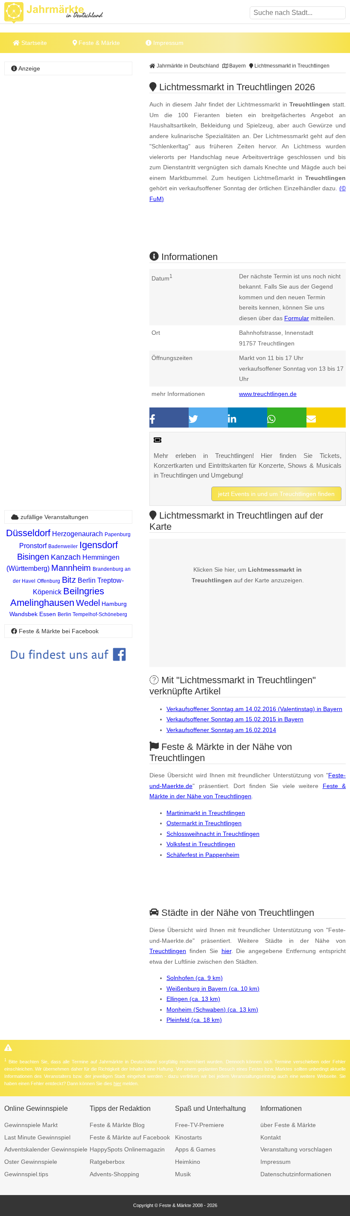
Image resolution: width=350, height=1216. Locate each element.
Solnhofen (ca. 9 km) (194, 977)
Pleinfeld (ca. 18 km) (194, 1019)
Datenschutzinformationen (295, 1174)
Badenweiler (63, 546)
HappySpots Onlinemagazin (127, 1149)
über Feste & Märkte (288, 1125)
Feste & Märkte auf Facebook (130, 1137)
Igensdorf (98, 545)
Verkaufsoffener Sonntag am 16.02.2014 (221, 729)
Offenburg (48, 581)
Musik (183, 1174)
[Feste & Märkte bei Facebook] (68, 667)
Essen (47, 614)
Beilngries (83, 591)
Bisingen (33, 556)
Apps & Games (195, 1149)
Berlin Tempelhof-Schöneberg (92, 614)
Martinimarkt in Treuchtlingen (205, 812)
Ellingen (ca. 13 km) (193, 998)
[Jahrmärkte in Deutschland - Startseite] (64, 13)
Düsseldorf (28, 533)
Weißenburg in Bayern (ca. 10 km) (213, 988)
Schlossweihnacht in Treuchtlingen (213, 833)
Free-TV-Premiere (199, 1125)
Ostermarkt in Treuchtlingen (204, 823)
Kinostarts (188, 1137)
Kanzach (66, 557)
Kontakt (270, 1137)
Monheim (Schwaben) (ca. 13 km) (212, 1009)
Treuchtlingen (167, 950)
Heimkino (187, 1161)
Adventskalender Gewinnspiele (46, 1149)
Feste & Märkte (98, 42)
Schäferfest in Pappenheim (202, 854)
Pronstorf (33, 545)
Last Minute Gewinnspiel (37, 1137)
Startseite (33, 42)
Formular (296, 318)
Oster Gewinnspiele (30, 1161)
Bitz (69, 579)
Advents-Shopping (114, 1174)
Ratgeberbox (107, 1161)
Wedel (88, 603)
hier (226, 950)
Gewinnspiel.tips (26, 1174)
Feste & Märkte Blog (117, 1125)
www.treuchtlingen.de (268, 393)
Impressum (168, 42)
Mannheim (71, 568)
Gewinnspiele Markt (31, 1125)
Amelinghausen (42, 602)
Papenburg (118, 534)
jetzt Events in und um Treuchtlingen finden (276, 493)
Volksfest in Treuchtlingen (200, 844)
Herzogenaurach (77, 533)
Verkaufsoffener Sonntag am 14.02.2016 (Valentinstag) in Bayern (254, 708)
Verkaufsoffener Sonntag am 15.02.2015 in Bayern (234, 719)
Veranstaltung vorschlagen (296, 1149)
